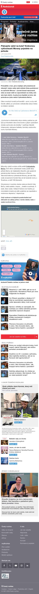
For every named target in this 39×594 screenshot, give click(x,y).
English (31, 589)
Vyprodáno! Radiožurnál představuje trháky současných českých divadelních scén (23, 317)
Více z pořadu (7, 343)
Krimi (16, 266)
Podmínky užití (22, 589)
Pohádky (5, 270)
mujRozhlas (5, 261)
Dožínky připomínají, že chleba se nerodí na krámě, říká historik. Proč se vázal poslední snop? (22, 373)
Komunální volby (7, 532)
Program (4, 21)
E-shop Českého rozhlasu (13, 382)
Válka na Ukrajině (7, 530)
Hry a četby (6, 266)
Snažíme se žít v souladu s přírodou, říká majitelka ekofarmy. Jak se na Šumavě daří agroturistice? (23, 356)
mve (7, 241)
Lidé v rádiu (24, 535)
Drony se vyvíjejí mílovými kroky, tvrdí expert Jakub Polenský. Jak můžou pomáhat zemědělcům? (23, 347)
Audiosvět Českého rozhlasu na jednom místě (15, 282)
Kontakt (22, 541)
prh (11, 241)
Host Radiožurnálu (7, 56)
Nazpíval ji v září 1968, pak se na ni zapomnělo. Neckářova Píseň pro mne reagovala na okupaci (23, 291)
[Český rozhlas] (7, 2)
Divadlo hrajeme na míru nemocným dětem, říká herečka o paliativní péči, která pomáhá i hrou (17, 501)
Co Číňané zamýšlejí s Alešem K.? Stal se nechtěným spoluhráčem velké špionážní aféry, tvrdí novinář (22, 300)
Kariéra (22, 538)
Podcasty (5, 552)
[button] (35, 115)
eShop (4, 538)
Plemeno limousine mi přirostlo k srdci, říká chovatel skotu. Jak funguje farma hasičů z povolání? (21, 326)
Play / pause (4, 112)
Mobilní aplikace (7, 555)
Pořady (13, 21)
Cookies (4, 589)
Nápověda (23, 532)
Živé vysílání (6, 274)
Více (32, 21)
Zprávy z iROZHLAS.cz (10, 471)
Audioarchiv (23, 21)
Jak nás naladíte (25, 530)
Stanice (4, 535)
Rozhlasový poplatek (27, 543)
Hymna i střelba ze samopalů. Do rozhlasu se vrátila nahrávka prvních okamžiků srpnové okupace (22, 309)
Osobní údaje (12, 589)
